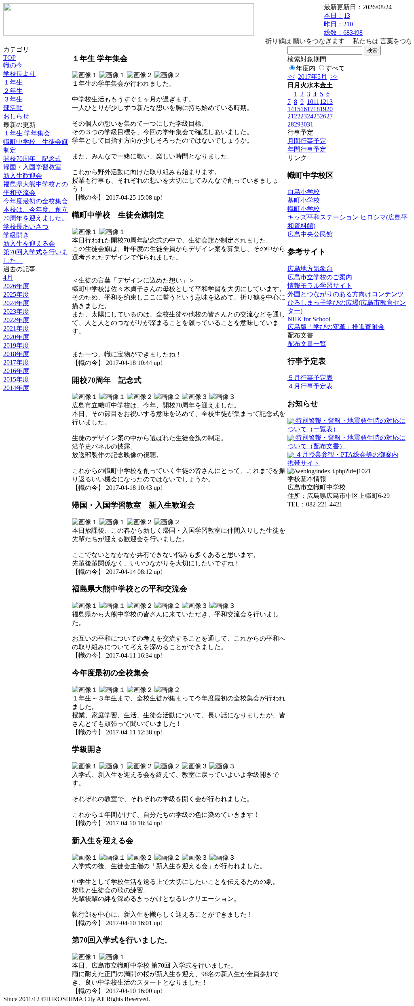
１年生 (13, 82)
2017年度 (16, 362)
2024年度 (16, 302)
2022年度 (16, 319)
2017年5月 (312, 76)
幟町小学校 (303, 208)
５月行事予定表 (310, 377)
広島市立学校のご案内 (319, 277)
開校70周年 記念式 (32, 158)
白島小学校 (303, 191)
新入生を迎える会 (29, 243)
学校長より (19, 73)
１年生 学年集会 (26, 133)
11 (316, 101)
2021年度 (16, 328)
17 (310, 108)
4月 (8, 277)
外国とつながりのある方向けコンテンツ (345, 294)
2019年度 (16, 345)
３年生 (13, 99)
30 (303, 124)
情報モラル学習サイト (319, 285)
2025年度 (16, 294)
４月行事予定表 (310, 386)
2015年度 (16, 379)
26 (323, 116)
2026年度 (16, 286)
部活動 (13, 107)
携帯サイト (303, 463)
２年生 (13, 90)
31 (310, 124)
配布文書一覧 (306, 343)
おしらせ (16, 116)
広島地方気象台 (310, 268)
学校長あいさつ (26, 226)
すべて (335, 68)
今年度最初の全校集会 (35, 201)
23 (303, 116)
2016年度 (16, 370)
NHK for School (308, 319)
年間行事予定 (306, 149)
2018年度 (16, 353)
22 (297, 116)
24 (310, 116)
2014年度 (16, 387)
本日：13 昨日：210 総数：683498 (343, 24)
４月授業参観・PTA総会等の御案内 (346, 454)
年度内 (305, 68)
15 (297, 108)
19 (323, 108)
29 (297, 124)
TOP (9, 57)
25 (316, 116)
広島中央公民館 (310, 234)
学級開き (16, 235)
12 (323, 101)
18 (316, 108)
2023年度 (16, 311)
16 (303, 108)
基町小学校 (303, 200)
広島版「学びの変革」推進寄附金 (335, 326)
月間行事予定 (306, 140)
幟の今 (13, 65)
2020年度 (16, 336)
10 (310, 101)
